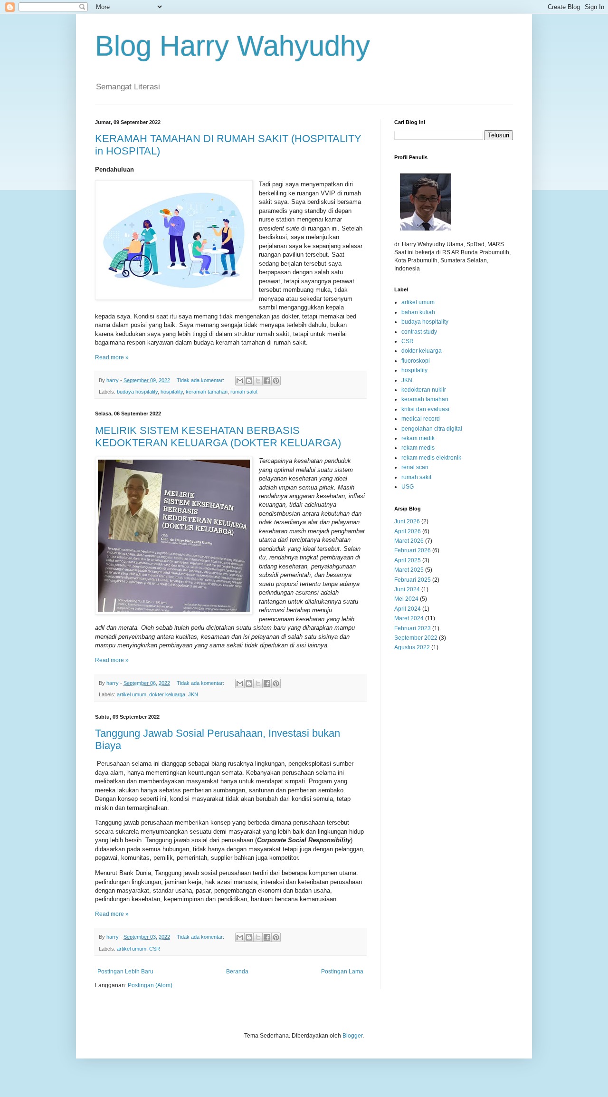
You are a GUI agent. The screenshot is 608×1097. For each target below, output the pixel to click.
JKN (193, 694)
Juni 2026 (407, 521)
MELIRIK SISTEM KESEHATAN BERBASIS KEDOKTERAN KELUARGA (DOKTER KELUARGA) (218, 436)
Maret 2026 (409, 541)
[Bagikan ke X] (258, 380)
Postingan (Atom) (150, 985)
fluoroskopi (415, 360)
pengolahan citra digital (431, 428)
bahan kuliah (418, 312)
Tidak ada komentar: (201, 380)
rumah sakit (243, 392)
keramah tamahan (207, 392)
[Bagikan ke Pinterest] (276, 380)
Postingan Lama (342, 971)
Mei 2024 (406, 599)
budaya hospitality (137, 392)
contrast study (419, 331)
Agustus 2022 (412, 647)
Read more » (112, 357)
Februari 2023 (412, 628)
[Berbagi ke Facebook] (267, 380)
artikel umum (131, 694)
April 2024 (407, 609)
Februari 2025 (412, 580)
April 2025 (407, 560)
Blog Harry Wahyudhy (232, 46)
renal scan (414, 467)
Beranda (237, 971)
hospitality (172, 392)
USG (407, 486)
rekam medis (418, 447)
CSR (154, 949)
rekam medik (418, 438)
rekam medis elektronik (431, 457)
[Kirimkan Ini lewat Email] (240, 380)
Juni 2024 (407, 589)
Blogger (352, 1035)
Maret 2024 (409, 618)
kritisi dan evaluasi (425, 409)
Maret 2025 (409, 570)
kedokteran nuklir (423, 389)
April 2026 (407, 531)
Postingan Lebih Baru (125, 971)
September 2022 (415, 638)
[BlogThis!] (249, 380)
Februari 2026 (412, 550)
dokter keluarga (167, 694)
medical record (420, 418)
